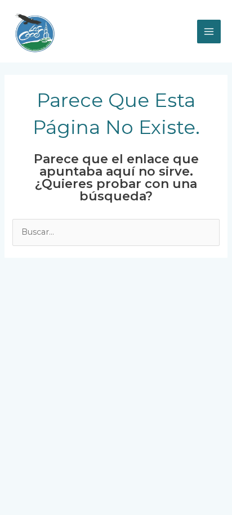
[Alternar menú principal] (209, 31)
